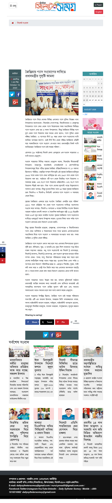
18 (87, 96)
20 (93, 96)
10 (84, 92)
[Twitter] (12, 94)
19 (90, 96)
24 (84, 100)
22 (99, 96)
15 (99, 92)
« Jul (85, 114)
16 (101, 92)
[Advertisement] (56, 49)
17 (84, 96)
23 (101, 96)
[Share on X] (2, 255)
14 (96, 92)
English (99, 11)
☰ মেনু (13, 5)
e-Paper (98, 4)
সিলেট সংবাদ (22, 22)
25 (87, 100)
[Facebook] (18, 94)
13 (93, 92)
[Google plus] (15, 102)
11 (87, 92)
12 (90, 92)
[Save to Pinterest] (2, 260)
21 (96, 96)
